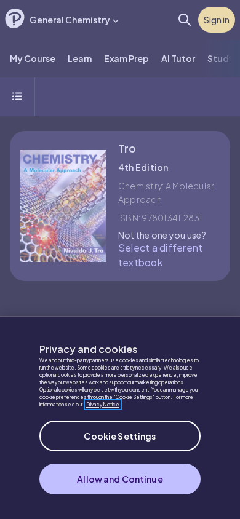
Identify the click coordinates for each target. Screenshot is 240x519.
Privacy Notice (102, 405)
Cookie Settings (120, 436)
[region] (120, 417)
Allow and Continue (120, 479)
